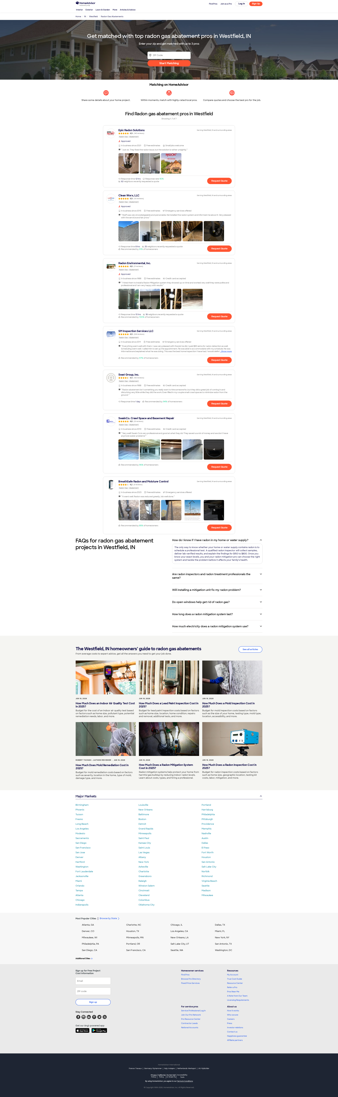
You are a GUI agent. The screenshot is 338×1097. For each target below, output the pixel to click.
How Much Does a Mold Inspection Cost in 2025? (228, 705)
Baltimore (144, 814)
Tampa (79, 890)
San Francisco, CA (136, 950)
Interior (79, 10)
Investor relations (235, 1027)
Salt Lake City (209, 866)
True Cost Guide (234, 979)
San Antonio (208, 862)
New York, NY (222, 937)
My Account (232, 975)
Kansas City (145, 843)
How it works (233, 1010)
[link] (169, 133)
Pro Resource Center (190, 1019)
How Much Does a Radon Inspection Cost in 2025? (229, 766)
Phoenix (80, 809)
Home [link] (78, 16)
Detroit (142, 824)
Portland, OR (133, 943)
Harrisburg (207, 809)
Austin (205, 838)
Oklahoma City (146, 904)
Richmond (207, 876)
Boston (142, 819)
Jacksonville (82, 876)
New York (144, 862)
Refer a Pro (232, 987)
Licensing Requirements (238, 1000)
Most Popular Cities (86, 918)
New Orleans (145, 809)
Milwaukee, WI (89, 937)
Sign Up (256, 3)
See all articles (250, 649)
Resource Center (235, 983)
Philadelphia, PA (90, 943)
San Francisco (83, 847)
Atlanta (79, 895)
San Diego (81, 843)
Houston (206, 857)
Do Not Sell (171, 1076)
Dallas (205, 843)
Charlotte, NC (133, 924)
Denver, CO (88, 931)
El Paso (205, 847)
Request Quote (219, 180)
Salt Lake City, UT (180, 943)
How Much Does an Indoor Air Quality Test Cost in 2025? (105, 705)
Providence (208, 824)
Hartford (80, 862)
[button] (128, 163)
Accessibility (182, 1076)
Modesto (80, 833)
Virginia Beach (209, 881)
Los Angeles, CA (179, 931)
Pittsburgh (207, 819)
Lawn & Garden (103, 10)
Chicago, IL (177, 924)
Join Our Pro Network (191, 1015)
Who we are (232, 1015)
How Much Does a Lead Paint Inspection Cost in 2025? (168, 705)
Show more (226, 351)
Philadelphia (208, 814)
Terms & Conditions (185, 1081)
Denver (79, 857)
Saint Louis (144, 847)
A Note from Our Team (237, 996)
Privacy (154, 1076)
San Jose (80, 852)
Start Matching (169, 63)
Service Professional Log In (193, 1010)
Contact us (232, 1032)
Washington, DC (223, 950)
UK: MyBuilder (203, 1068)
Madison (206, 890)
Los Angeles (82, 828)
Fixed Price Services (190, 983)
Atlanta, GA (88, 924)
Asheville (143, 866)
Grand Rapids (146, 828)
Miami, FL (220, 931)
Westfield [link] (93, 16)
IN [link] (85, 16)
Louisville (143, 805)
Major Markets (86, 796)
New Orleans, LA (180, 937)
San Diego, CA (89, 950)
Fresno (79, 819)
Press (229, 1023)
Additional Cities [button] (83, 958)
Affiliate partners (235, 1040)
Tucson (79, 814)
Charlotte (144, 871)
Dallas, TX (220, 924)
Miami (79, 881)
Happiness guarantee (237, 1036)
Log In (241, 3)
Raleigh (143, 881)
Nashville (206, 833)
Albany (142, 857)
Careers (230, 1019)
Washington (82, 866)
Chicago (80, 900)
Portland (206, 805)
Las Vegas (144, 852)
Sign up (93, 1002)
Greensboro (145, 876)
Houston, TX (132, 931)
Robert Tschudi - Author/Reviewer (93, 760)
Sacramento (82, 838)
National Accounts (189, 1027)
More (115, 10)
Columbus (144, 900)
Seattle (206, 885)
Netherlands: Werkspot (186, 1068)
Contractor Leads (189, 1023)
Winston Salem (147, 885)
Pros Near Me (233, 991)
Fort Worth (207, 852)
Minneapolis (145, 833)
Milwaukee (207, 895)
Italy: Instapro (169, 1068)
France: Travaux (135, 1068)
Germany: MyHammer (153, 1068)
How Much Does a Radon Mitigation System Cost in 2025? (166, 766)
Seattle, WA (177, 950)
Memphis (206, 828)
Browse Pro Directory (191, 979)
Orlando (80, 885)
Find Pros (185, 975)
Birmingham (82, 805)
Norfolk (205, 871)
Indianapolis (82, 904)
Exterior (89, 10)
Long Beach (82, 824)
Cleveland (144, 895)
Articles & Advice (127, 10)
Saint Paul (144, 838)
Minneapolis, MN (135, 937)
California (161, 1076)
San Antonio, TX (223, 943)
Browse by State (108, 918)
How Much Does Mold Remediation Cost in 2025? (102, 767)
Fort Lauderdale (84, 871)
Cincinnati (144, 890)
